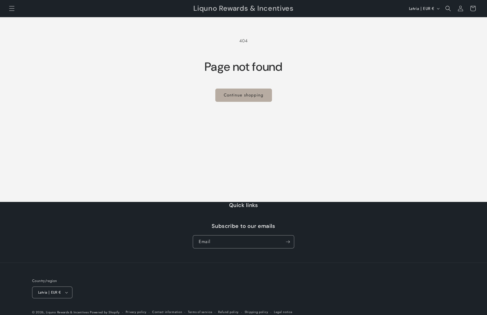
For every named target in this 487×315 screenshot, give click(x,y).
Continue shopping (244, 95)
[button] (12, 8)
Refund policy (228, 312)
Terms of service (200, 312)
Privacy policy (136, 312)
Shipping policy (256, 312)
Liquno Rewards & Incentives (67, 312)
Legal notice (283, 312)
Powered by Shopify (105, 312)
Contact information (167, 312)
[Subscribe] (288, 241)
